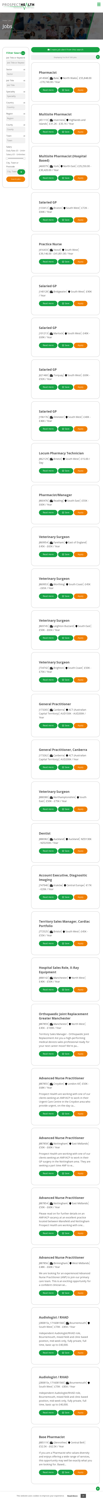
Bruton (58, 208)
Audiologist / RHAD (53, 1317)
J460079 (43, 166)
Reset (23, 53)
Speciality (10, 91)
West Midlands (80, 1263)
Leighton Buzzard (64, 626)
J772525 (43, 931)
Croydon (58, 1083)
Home (5, 20)
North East (69, 166)
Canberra (59, 709)
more (48, 90)
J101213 (43, 333)
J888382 (43, 839)
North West (78, 977)
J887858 (43, 1143)
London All (74, 1083)
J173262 (43, 755)
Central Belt (77, 1442)
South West (72, 208)
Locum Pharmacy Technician (61, 453)
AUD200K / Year (70, 759)
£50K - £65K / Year (49, 630)
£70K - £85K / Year (64, 1327)
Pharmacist (48, 72)
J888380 (43, 797)
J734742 (43, 668)
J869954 (43, 542)
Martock (58, 333)
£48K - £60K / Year (49, 1267)
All (24, 69)
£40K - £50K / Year (49, 981)
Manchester (60, 977)
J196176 (43, 417)
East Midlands (80, 1143)
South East (73, 500)
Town (8, 136)
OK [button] (83, 1496)
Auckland (59, 839)
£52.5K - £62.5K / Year (51, 1446)
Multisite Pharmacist (55, 114)
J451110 (43, 120)
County (9, 125)
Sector (9, 69)
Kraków (58, 885)
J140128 (43, 291)
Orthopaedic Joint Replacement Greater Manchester (63, 1016)
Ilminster (59, 417)
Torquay (58, 375)
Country (10, 102)
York (56, 166)
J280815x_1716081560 (51, 1323)
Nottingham (60, 1143)
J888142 (43, 977)
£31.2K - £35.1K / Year (61, 123)
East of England (77, 542)
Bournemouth (78, 1323)
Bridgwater (60, 291)
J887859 (43, 1024)
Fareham (59, 542)
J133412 (43, 208)
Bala (56, 78)
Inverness (59, 120)
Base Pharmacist (52, 1437)
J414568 (43, 78)
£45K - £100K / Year (50, 1028)
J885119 (43, 1442)
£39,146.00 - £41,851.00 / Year (56, 253)
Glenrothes (60, 1442)
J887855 (43, 1083)
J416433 (43, 249)
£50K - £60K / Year (49, 1147)
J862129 (43, 459)
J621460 (43, 375)
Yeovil (57, 249)
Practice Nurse (50, 244)
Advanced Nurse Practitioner (61, 1078)
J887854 (43, 1203)
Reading (58, 500)
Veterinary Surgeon (54, 537)
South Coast (76, 584)
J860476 (43, 500)
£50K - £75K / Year (56, 801)
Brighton (59, 668)
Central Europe (75, 885)
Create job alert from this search (66, 49)
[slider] (7, 158)
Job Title (10, 80)
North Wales (70, 78)
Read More (72, 1495)
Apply (81, 90)
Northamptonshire (64, 797)
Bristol (57, 459)
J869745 (43, 626)
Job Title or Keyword (15, 57)
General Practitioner (55, 704)
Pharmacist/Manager (55, 495)
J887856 (43, 1263)
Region (9, 113)
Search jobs (15, 179)
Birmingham (61, 1263)
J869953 (43, 584)
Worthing (59, 584)
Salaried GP (48, 202)
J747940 (43, 885)
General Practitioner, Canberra (63, 749)
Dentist (44, 833)
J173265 (43, 709)
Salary (9, 147)
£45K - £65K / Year (49, 546)
